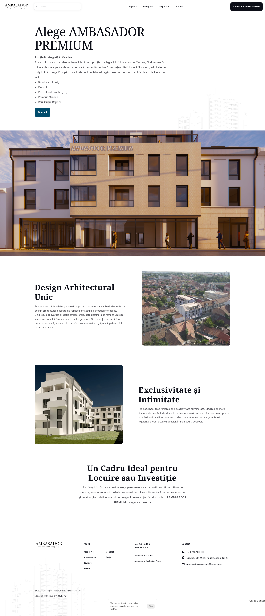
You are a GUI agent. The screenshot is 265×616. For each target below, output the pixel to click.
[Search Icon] (57, 6)
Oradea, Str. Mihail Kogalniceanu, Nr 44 (207, 558)
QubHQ (62, 595)
